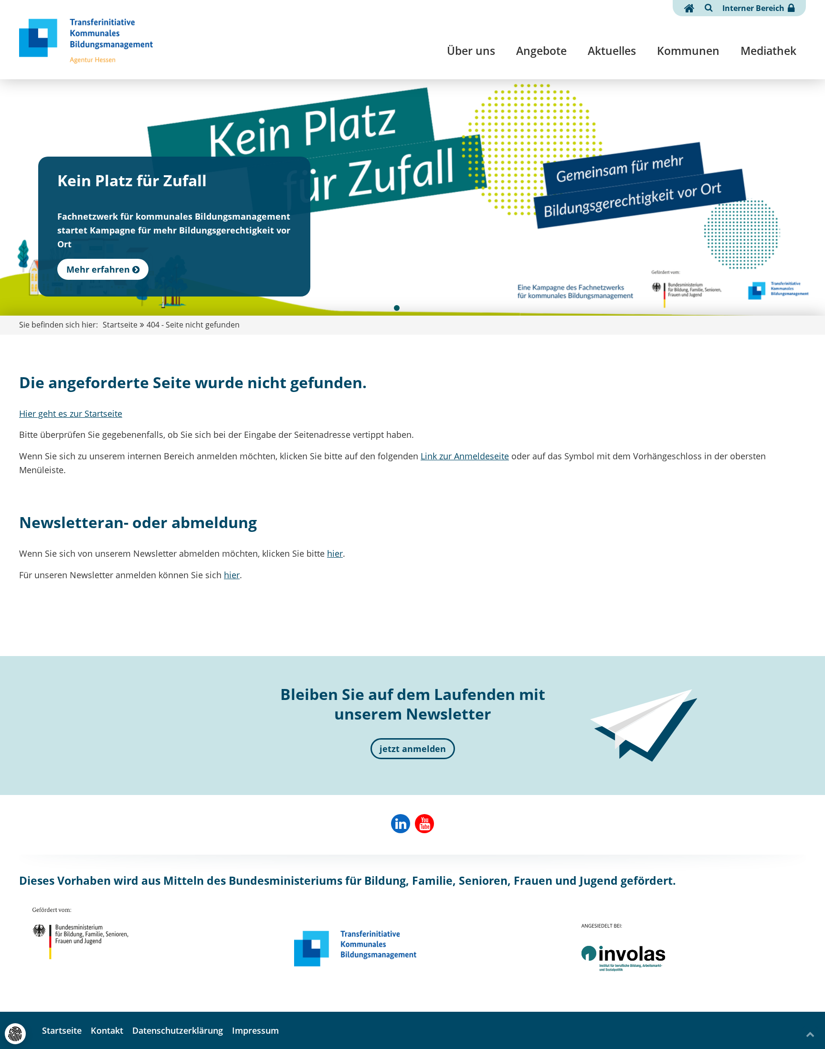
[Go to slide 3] (418, 308)
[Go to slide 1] (397, 308)
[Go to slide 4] (428, 308)
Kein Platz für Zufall (132, 180)
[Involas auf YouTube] (424, 823)
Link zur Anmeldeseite (465, 456)
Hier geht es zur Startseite (70, 413)
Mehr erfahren (98, 269)
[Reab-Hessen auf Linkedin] (400, 823)
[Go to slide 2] (407, 308)
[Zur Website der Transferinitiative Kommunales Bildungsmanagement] (355, 948)
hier (335, 553)
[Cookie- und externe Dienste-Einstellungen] (15, 1033)
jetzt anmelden (413, 748)
